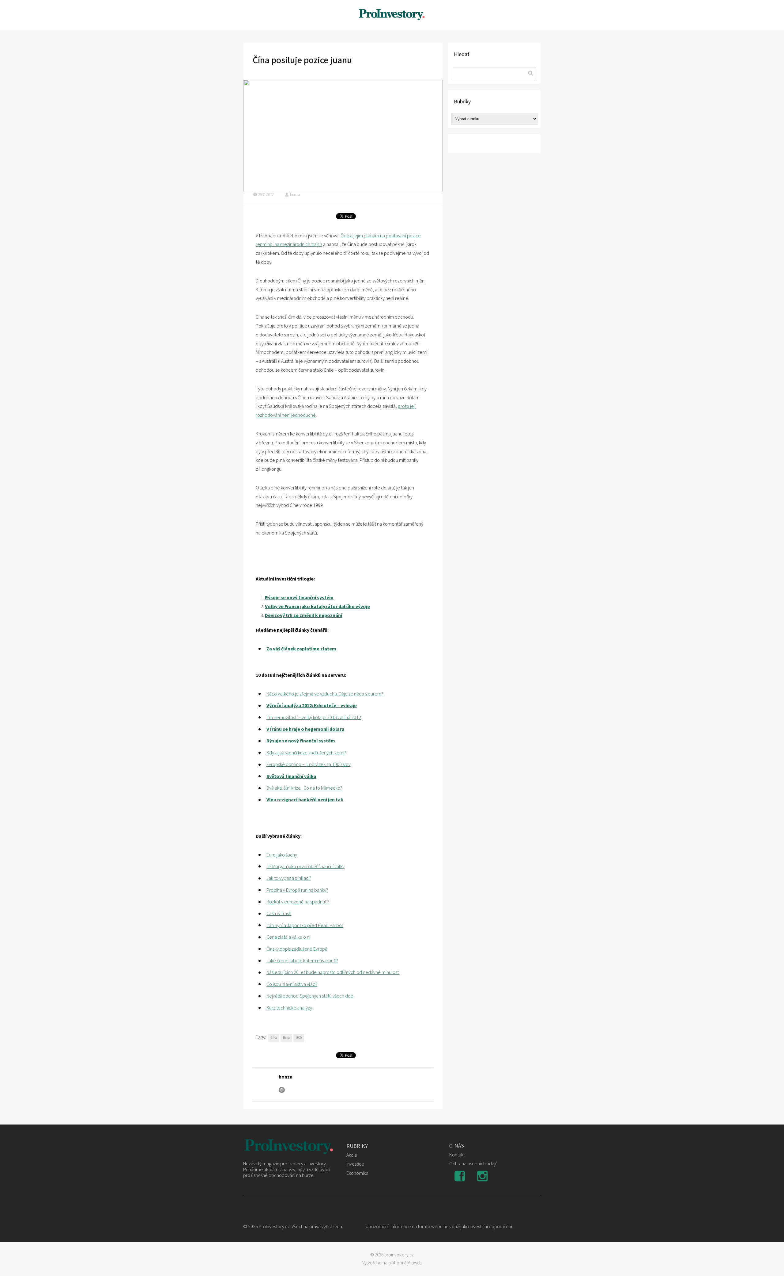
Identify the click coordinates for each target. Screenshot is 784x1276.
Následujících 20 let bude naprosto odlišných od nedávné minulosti (333, 972)
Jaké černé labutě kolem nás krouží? (302, 960)
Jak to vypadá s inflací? (288, 878)
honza (295, 194)
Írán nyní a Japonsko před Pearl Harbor (304, 925)
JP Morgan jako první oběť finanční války (305, 866)
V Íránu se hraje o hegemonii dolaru (305, 729)
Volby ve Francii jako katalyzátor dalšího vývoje (317, 606)
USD (299, 1038)
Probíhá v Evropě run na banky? (297, 890)
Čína (274, 1038)
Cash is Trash (278, 913)
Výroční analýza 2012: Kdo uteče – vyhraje (311, 705)
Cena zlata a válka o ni (288, 937)
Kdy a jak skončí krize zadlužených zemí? (306, 752)
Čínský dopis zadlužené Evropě (296, 949)
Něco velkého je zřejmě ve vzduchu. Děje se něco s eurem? (324, 694)
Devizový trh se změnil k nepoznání (303, 615)
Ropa (286, 1038)
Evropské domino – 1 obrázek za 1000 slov (308, 764)
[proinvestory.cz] (392, 15)
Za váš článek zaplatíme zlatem (301, 649)
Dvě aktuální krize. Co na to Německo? (304, 788)
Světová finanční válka (291, 776)
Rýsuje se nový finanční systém (299, 597)
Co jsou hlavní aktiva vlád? (291, 984)
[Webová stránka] (282, 1090)
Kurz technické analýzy (289, 1008)
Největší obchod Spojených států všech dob (309, 996)
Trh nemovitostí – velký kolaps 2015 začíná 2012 (313, 717)
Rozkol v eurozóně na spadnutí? (297, 902)
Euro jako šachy (281, 855)
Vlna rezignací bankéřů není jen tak (304, 799)
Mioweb (414, 1263)
